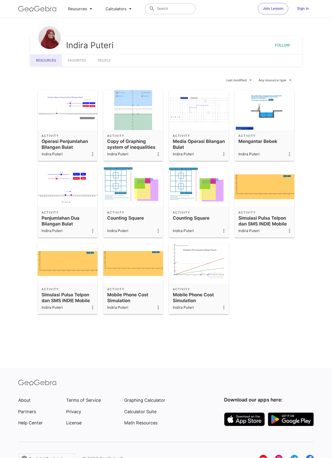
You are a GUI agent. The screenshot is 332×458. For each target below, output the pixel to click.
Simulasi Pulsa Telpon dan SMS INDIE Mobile (262, 220)
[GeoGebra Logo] (37, 9)
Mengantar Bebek (257, 141)
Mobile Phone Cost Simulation (127, 297)
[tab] (81, 9)
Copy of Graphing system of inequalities (131, 144)
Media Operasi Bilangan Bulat (199, 144)
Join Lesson (273, 8)
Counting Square (125, 218)
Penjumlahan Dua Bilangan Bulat (60, 220)
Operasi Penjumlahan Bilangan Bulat (65, 144)
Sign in (303, 8)
